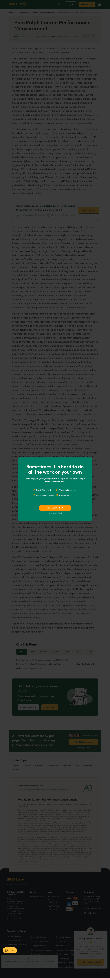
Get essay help (55, 508)
